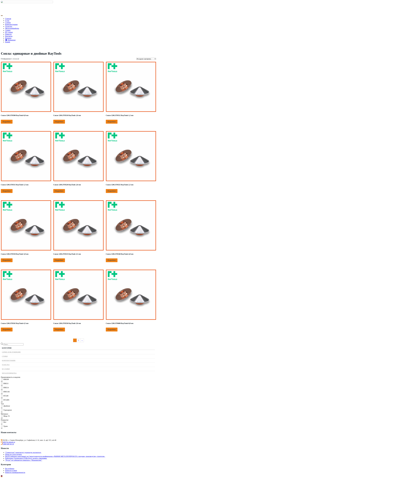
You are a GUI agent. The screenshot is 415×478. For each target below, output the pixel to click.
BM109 (6, 379)
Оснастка (8, 26)
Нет (4, 422)
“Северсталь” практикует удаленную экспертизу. (23, 452)
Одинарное (7, 410)
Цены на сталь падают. (13, 454)
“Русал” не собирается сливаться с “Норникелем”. (23, 460)
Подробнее (7, 122)
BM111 (6, 383)
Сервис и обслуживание (11, 352)
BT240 (5, 396)
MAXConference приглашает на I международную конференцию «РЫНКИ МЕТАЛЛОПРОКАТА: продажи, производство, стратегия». (55, 456)
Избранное (11, 40)
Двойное (6, 406)
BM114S (6, 392)
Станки (8, 22)
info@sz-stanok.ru (9, 442)
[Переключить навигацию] (2, 15)
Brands (7, 42)
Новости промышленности (15, 472)
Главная (8, 19)
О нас (7, 20)
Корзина (8, 38)
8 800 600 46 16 (8, 444)
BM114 (6, 387)
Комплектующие (11, 24)
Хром (5, 426)
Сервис (8, 30)
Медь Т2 (6, 416)
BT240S (6, 400)
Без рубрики (9, 468)
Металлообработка (12, 28)
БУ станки (9, 32)
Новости (8, 34)
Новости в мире (11, 470)
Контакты (8, 36)
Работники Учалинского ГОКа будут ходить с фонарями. (26, 458)
